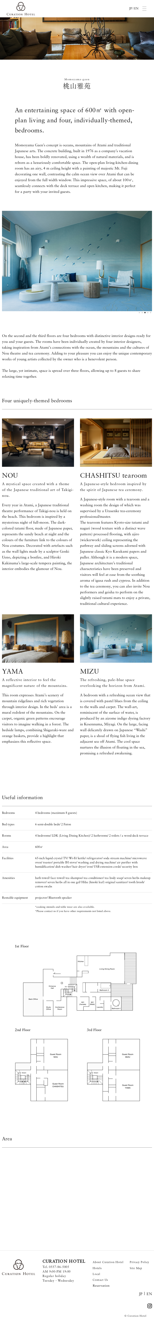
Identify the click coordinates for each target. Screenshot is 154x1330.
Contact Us (100, 1280)
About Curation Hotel (108, 1262)
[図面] (77, 1023)
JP (130, 8)
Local (96, 1274)
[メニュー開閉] (144, 9)
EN (136, 8)
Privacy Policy (139, 1262)
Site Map (136, 1268)
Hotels (97, 1268)
